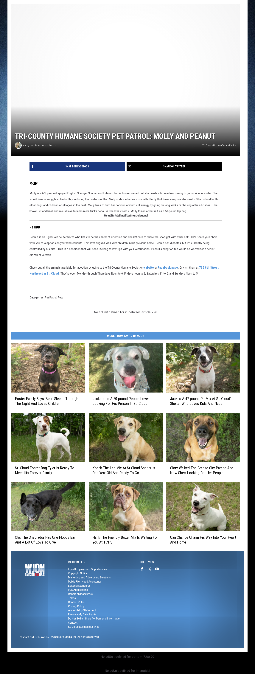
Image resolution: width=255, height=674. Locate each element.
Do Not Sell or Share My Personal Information (94, 618)
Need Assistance (92, 581)
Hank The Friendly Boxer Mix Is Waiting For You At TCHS (125, 539)
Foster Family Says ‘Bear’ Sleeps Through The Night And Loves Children (46, 401)
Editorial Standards (79, 585)
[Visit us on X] (151, 569)
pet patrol (51, 297)
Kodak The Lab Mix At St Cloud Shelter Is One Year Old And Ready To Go (123, 470)
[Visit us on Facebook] (143, 569)
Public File (74, 581)
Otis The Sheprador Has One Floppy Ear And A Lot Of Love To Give (45, 539)
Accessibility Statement (82, 610)
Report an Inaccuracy (80, 593)
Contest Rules (76, 602)
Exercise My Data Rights (82, 614)
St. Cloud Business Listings (83, 626)
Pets (60, 297)
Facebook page (168, 267)
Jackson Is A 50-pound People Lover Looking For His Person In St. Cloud (120, 401)
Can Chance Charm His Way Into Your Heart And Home (203, 539)
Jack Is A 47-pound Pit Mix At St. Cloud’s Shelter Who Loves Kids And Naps (201, 401)
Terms (72, 598)
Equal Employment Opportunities (87, 569)
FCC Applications (78, 589)
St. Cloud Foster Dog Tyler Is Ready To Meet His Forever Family (44, 470)
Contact (72, 622)
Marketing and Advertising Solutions (89, 577)
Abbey (26, 145)
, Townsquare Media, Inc (62, 636)
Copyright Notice (78, 573)
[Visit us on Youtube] (158, 569)
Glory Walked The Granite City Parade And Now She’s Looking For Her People (201, 470)
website (148, 267)
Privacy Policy (76, 606)
